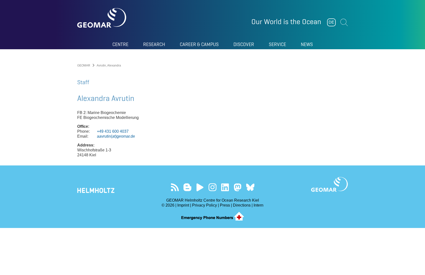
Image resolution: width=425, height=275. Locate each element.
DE (331, 22)
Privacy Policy (204, 205)
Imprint (183, 205)
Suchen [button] (344, 22)
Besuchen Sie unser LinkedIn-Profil (225, 187)
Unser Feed (175, 187)
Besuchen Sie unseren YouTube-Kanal (200, 187)
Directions (242, 205)
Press (225, 205)
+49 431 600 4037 (113, 131)
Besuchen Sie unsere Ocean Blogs (187, 187)
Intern (258, 205)
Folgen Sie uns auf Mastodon (237, 187)
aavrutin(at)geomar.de (116, 136)
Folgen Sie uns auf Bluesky (250, 187)
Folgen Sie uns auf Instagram (212, 187)
